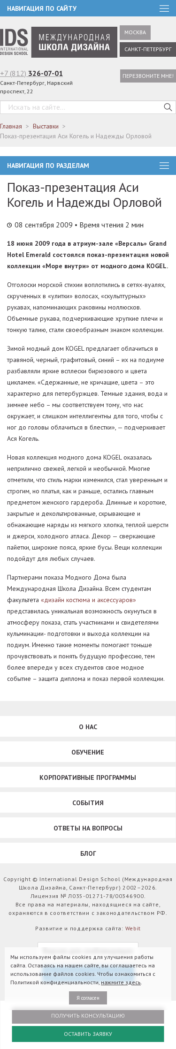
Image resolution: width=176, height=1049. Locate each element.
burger (164, 165)
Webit (133, 928)
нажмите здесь (121, 982)
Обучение (87, 752)
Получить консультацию (88, 1015)
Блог (88, 853)
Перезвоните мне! (148, 75)
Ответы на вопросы (88, 828)
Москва (135, 32)
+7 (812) (31, 73)
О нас (88, 727)
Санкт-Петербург (147, 49)
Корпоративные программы (87, 777)
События (88, 803)
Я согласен (88, 998)
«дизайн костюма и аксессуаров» (88, 600)
